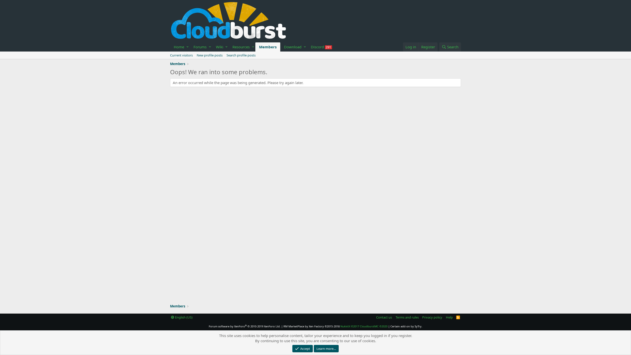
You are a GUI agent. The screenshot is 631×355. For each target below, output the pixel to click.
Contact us (384, 317)
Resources (241, 46)
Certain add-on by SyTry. (406, 326)
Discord (321, 46)
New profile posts (210, 55)
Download (292, 46)
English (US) (183, 317)
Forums (200, 46)
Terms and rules (407, 317)
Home (179, 46)
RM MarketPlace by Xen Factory (311, 326)
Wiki (219, 46)
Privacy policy (432, 317)
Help (449, 317)
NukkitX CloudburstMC (363, 326)
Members (268, 46)
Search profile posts (241, 55)
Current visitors (181, 55)
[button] (187, 47)
